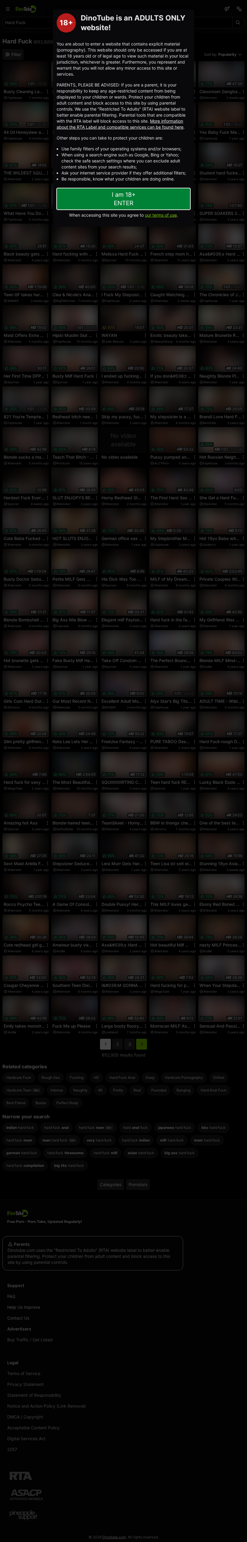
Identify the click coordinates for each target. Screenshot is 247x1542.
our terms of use (161, 215)
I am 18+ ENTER (124, 199)
